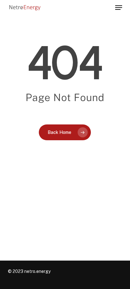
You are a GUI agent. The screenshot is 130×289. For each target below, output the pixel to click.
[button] (118, 7)
